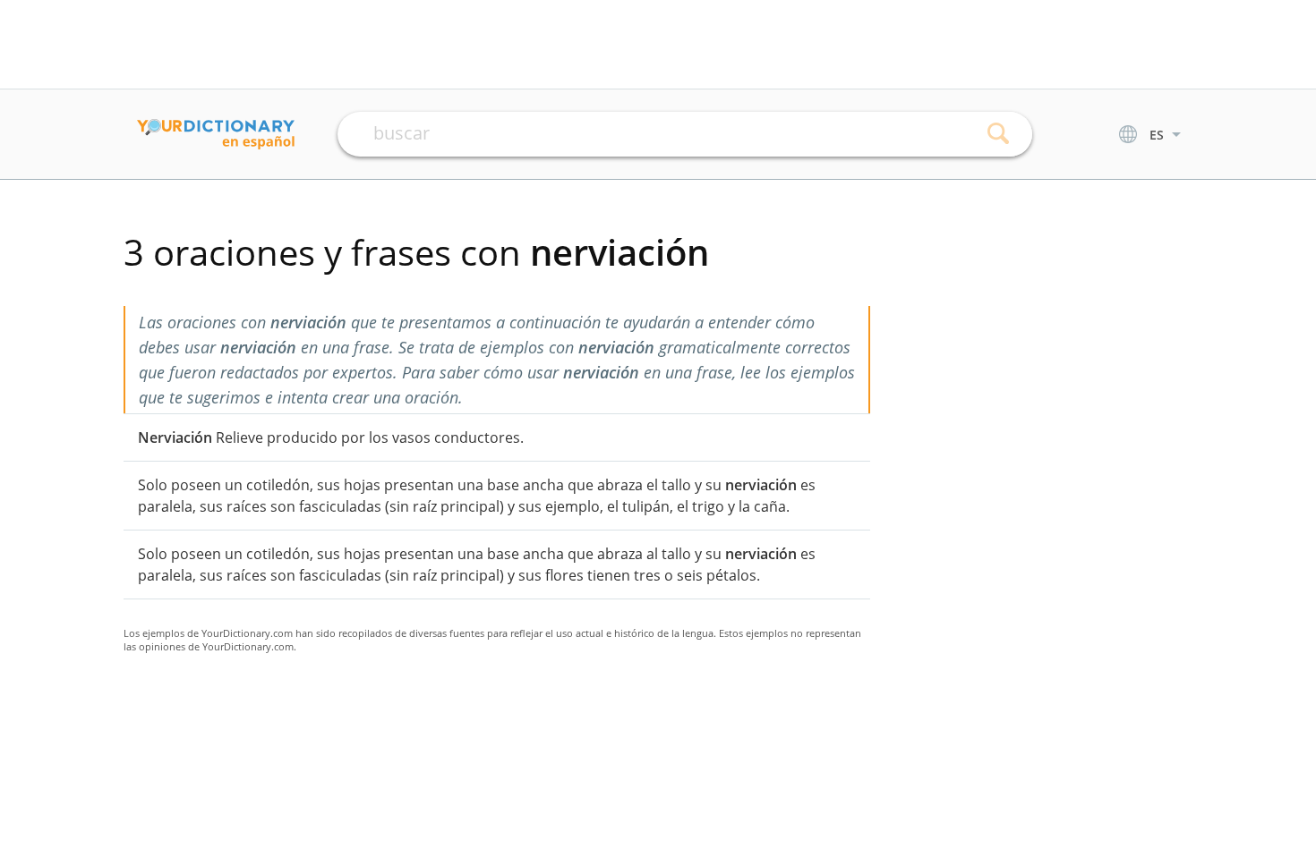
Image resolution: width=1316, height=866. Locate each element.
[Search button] (998, 134)
